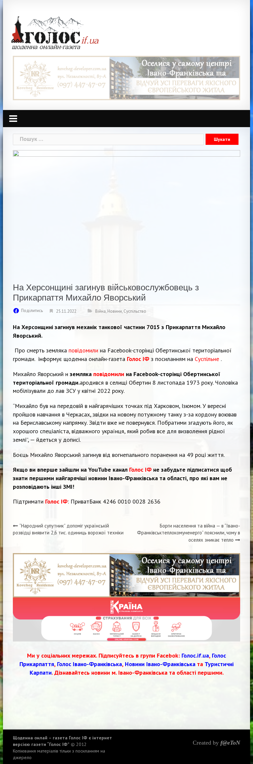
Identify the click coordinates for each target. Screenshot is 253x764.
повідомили (83, 350)
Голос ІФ (138, 359)
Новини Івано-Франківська (160, 664)
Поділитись (32, 310)
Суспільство (135, 311)
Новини (114, 311)
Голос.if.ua (195, 655)
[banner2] (126, 619)
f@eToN (230, 742)
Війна (100, 311)
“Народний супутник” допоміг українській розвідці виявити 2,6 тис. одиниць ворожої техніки (68, 529)
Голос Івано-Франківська (89, 664)
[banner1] (126, 77)
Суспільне (207, 359)
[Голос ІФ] (54, 32)
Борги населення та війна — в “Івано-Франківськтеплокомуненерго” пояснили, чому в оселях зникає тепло (188, 533)
